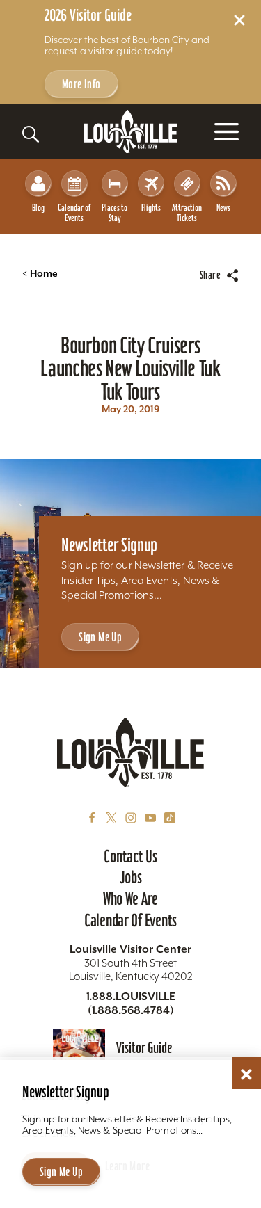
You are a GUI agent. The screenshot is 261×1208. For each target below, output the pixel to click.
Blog (38, 207)
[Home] (131, 132)
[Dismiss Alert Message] (239, 20)
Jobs (131, 877)
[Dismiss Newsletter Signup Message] (246, 1074)
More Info (81, 83)
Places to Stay (114, 212)
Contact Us (130, 856)
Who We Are (130, 898)
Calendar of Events (74, 212)
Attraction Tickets (187, 212)
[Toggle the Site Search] (30, 134)
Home (40, 274)
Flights (151, 207)
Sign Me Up (100, 636)
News (223, 207)
